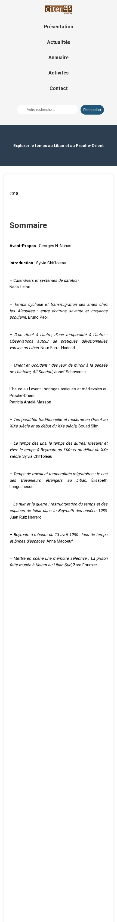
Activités (58, 73)
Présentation (58, 26)
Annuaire (58, 57)
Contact (59, 88)
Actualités (58, 42)
